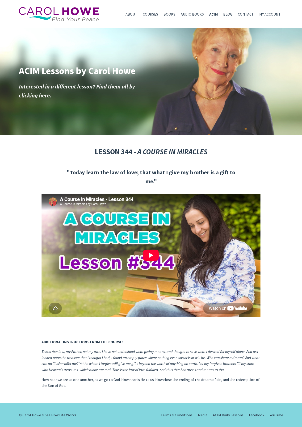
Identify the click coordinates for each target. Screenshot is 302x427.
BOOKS (169, 14)
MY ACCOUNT (270, 14)
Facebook (256, 415)
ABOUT (131, 14)
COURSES (150, 14)
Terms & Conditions (177, 415)
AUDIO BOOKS (192, 14)
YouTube (276, 415)
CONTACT (246, 14)
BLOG (227, 14)
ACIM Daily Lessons (228, 415)
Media (202, 415)
